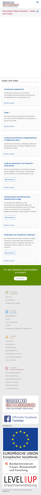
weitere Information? (17, 368)
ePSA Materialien (11, 347)
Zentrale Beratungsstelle (13, 373)
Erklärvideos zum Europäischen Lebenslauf (19, 235)
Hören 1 (7, 112)
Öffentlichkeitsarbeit (12, 385)
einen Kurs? (14, 293)
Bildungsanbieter (11, 316)
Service (8, 319)
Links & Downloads (11, 322)
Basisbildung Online (12, 350)
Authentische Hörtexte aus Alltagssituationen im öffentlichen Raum (20, 139)
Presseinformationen (12, 388)
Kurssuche (9, 297)
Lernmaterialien (10, 344)
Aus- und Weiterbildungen (14, 357)
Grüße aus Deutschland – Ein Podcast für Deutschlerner (18, 165)
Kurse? (13, 337)
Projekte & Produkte (12, 382)
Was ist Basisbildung (12, 376)
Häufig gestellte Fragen (13, 303)
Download (11, 179)
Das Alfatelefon (10, 300)
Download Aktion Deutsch (14, 354)
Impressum (5, 491)
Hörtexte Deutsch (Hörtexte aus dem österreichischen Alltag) (17, 198)
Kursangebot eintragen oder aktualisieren (18, 328)
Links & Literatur (11, 360)
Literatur (8, 325)
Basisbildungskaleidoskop (13, 379)
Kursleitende (9, 341)
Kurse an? (13, 312)
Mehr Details (10, 103)
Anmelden (20, 278)
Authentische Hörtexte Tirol (14, 89)
